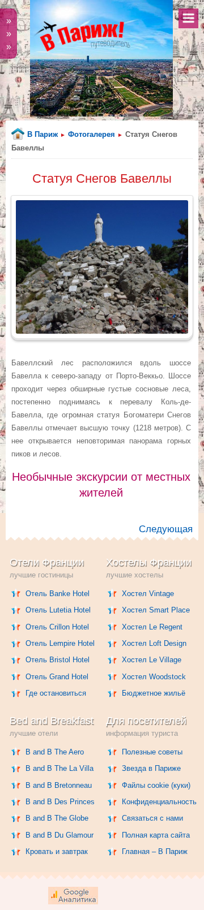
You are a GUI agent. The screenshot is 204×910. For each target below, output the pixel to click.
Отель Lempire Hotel (60, 643)
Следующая (166, 529)
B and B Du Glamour (60, 835)
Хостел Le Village (151, 659)
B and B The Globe (57, 818)
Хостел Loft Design (154, 643)
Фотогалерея (91, 134)
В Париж (42, 134)
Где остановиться (56, 693)
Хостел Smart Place (156, 610)
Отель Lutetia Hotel (58, 610)
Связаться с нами (152, 818)
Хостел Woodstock (154, 676)
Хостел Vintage (148, 593)
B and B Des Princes (60, 801)
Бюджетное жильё (153, 693)
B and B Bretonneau (59, 785)
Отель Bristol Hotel (58, 659)
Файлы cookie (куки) (156, 785)
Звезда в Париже (151, 768)
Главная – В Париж (155, 851)
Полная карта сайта (156, 835)
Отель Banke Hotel (58, 593)
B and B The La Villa (60, 768)
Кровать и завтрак (57, 851)
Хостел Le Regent (152, 627)
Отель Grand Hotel (57, 676)
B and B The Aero (55, 752)
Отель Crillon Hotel (57, 627)
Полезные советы (152, 752)
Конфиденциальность (159, 801)
